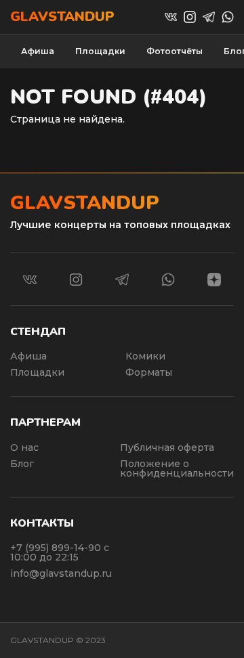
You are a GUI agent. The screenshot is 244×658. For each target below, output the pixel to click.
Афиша (37, 51)
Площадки (100, 51)
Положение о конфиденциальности (177, 468)
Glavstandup (62, 17)
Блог (22, 464)
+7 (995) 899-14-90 (57, 548)
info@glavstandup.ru (61, 573)
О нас (24, 447)
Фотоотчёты (174, 51)
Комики (145, 356)
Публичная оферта (167, 447)
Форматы (148, 372)
